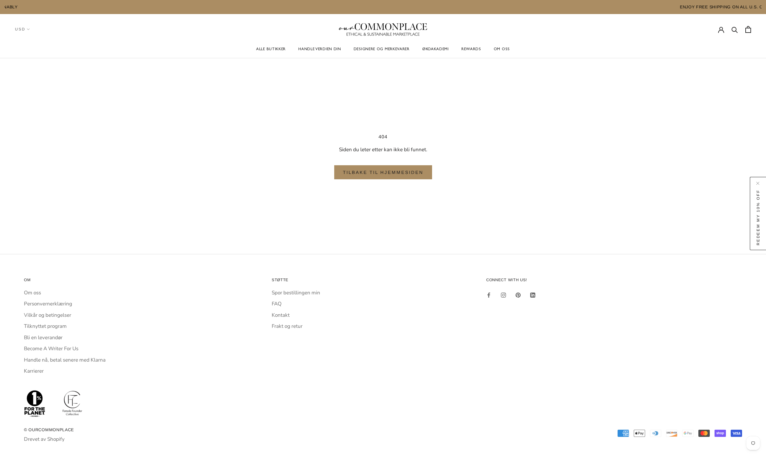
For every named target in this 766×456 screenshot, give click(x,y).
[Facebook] (488, 295)
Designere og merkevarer (382, 49)
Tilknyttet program (45, 326)
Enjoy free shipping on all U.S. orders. (479, 6)
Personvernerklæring (48, 303)
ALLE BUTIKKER (271, 49)
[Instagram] (503, 295)
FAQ (277, 303)
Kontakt (281, 315)
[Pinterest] (518, 295)
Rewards (471, 49)
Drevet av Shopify (44, 439)
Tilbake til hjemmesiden (383, 172)
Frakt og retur (287, 326)
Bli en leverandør (43, 337)
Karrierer (34, 371)
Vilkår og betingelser (47, 315)
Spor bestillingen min (296, 292)
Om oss (502, 49)
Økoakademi (435, 49)
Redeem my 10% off (758, 217)
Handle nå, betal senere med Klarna (65, 359)
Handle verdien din (319, 49)
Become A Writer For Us (51, 348)
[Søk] (735, 29)
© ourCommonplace (49, 429)
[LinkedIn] (532, 295)
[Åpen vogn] (748, 29)
